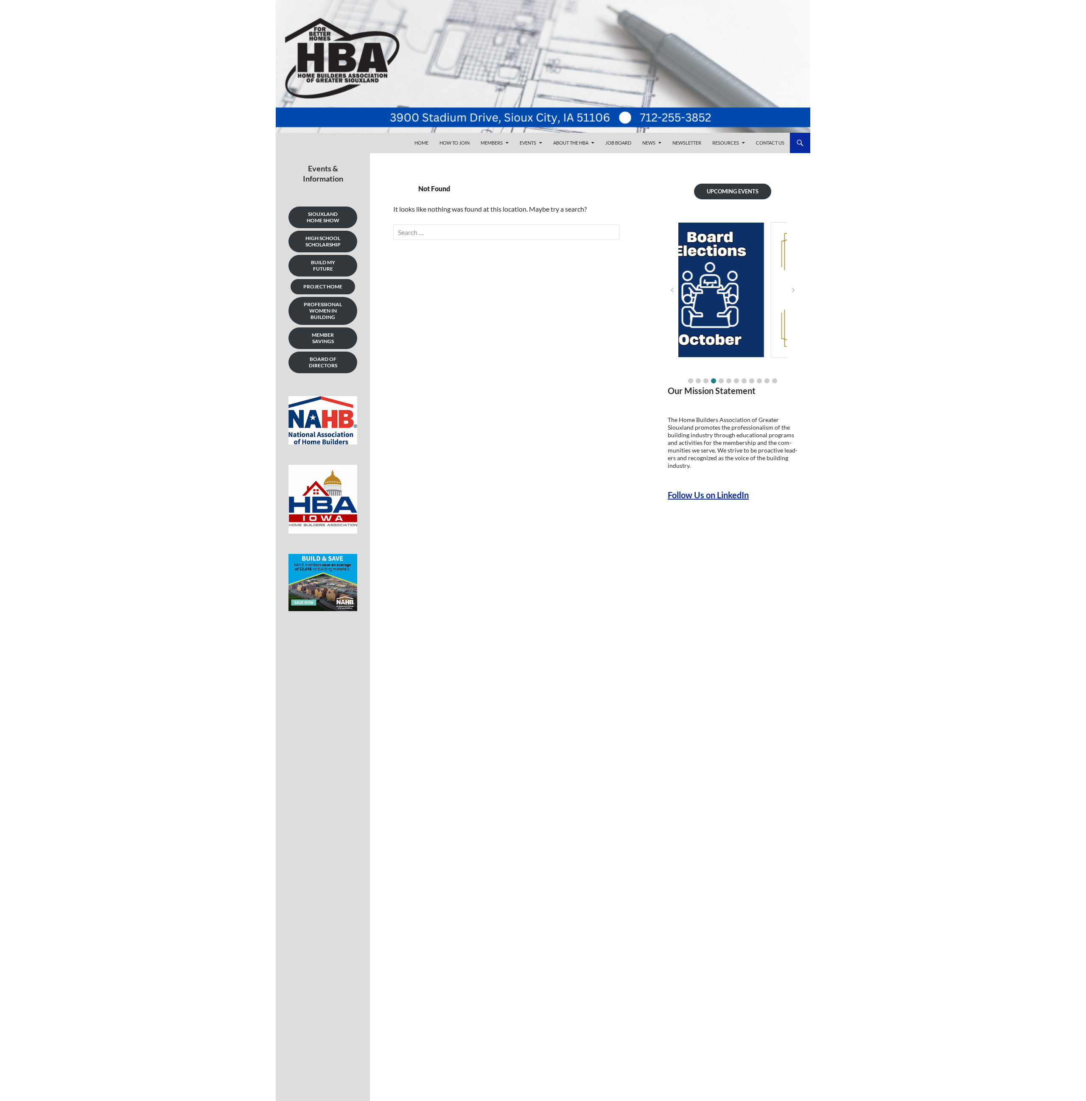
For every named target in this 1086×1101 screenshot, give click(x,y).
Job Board (618, 142)
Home (421, 142)
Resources (725, 142)
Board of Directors (323, 362)
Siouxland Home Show (323, 217)
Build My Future (323, 265)
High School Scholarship (323, 241)
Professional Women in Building (323, 310)
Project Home (322, 286)
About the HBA (570, 142)
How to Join (454, 142)
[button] (690, 380)
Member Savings (323, 338)
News (648, 142)
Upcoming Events (733, 191)
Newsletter (686, 142)
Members (492, 142)
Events (528, 142)
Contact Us (770, 142)
